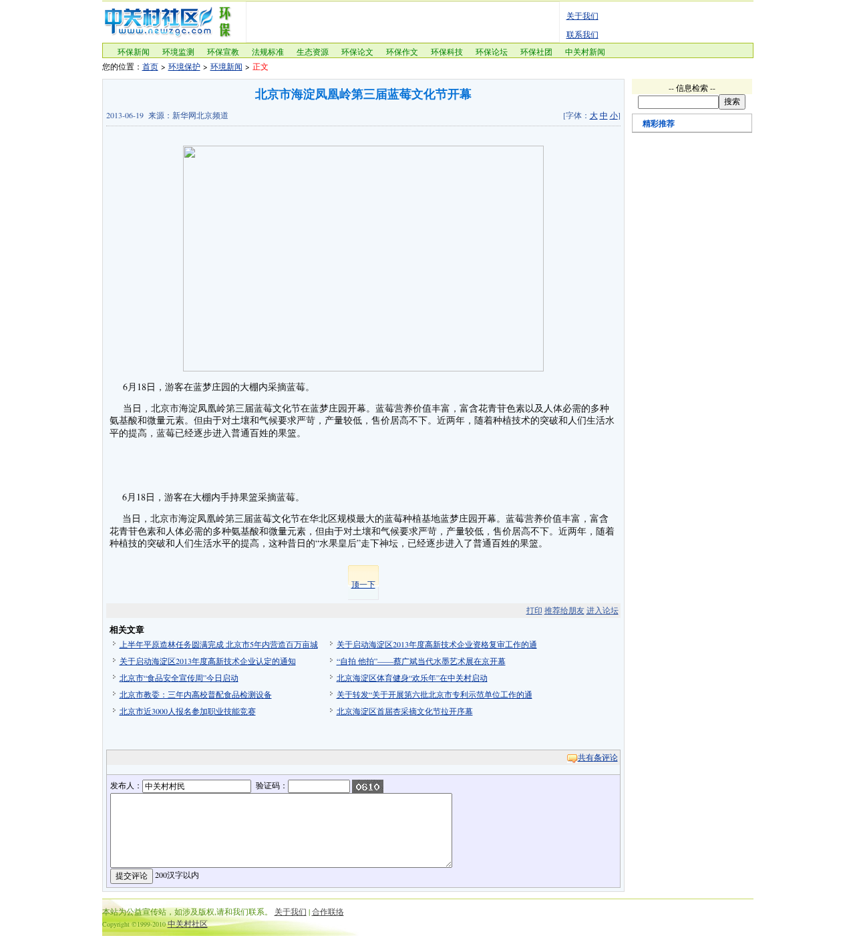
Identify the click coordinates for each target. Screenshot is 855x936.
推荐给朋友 (564, 610)
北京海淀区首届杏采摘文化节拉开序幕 (405, 711)
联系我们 (582, 34)
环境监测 (178, 51)
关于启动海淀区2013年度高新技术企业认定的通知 (208, 660)
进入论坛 (602, 610)
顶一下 (363, 584)
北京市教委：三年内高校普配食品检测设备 (196, 694)
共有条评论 (598, 757)
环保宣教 (223, 51)
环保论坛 (492, 51)
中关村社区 (188, 923)
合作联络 (328, 911)
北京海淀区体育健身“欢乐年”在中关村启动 (412, 677)
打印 (534, 610)
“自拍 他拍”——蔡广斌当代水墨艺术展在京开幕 (421, 660)
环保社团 (536, 51)
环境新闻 (226, 66)
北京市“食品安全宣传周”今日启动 (179, 677)
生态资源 (313, 51)
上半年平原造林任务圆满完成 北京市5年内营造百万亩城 (219, 644)
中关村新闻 (585, 51)
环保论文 (357, 51)
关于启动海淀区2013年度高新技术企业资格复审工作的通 (437, 644)
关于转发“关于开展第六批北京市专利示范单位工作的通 (434, 694)
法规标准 (268, 51)
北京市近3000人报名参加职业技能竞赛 (188, 711)
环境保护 (184, 66)
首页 (150, 66)
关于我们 (582, 15)
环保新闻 (134, 51)
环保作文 (402, 51)
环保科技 (447, 51)
